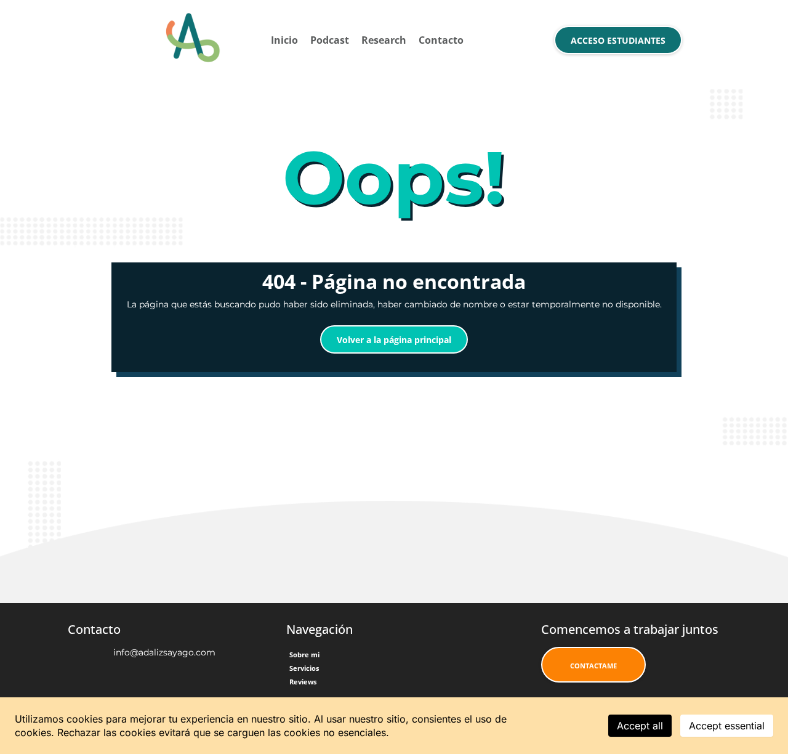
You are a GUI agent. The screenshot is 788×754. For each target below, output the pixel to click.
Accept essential (727, 726)
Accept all (640, 726)
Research (383, 40)
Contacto (441, 40)
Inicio (284, 40)
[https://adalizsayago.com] (192, 40)
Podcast (329, 40)
